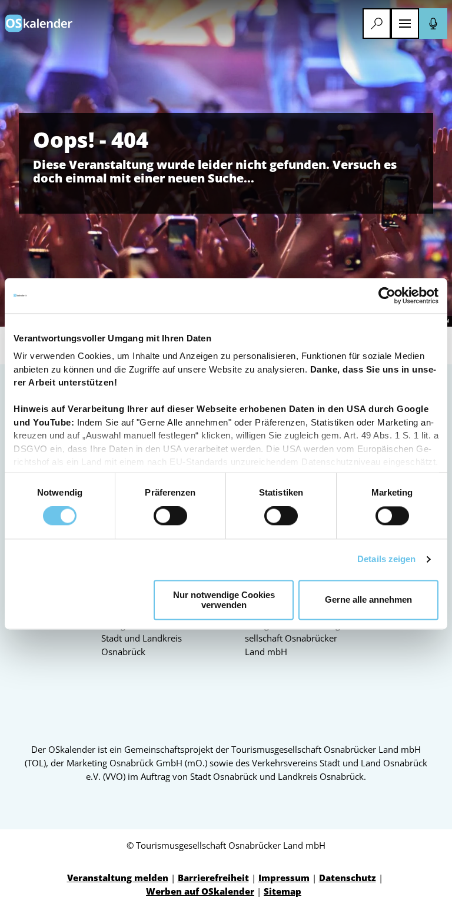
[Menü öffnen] (405, 23)
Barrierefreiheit (213, 877)
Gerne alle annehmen (368, 600)
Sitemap (282, 891)
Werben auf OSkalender (200, 891)
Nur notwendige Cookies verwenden (224, 600)
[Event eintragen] (433, 23)
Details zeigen (386, 559)
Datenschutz (347, 877)
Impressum (284, 877)
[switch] (170, 516)
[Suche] (377, 23)
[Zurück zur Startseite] (39, 23)
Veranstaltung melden (117, 877)
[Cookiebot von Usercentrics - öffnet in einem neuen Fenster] (386, 295)
